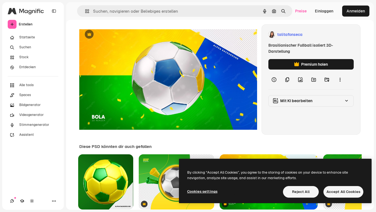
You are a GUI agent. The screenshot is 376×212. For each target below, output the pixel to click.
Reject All (301, 191)
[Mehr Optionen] (339, 79)
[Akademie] (22, 201)
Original (114, 34)
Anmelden (356, 11)
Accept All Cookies (343, 191)
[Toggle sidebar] (54, 11)
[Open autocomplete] (84, 11)
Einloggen (324, 11)
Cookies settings (202, 191)
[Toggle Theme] (32, 201)
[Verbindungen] (12, 201)
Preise (301, 11)
